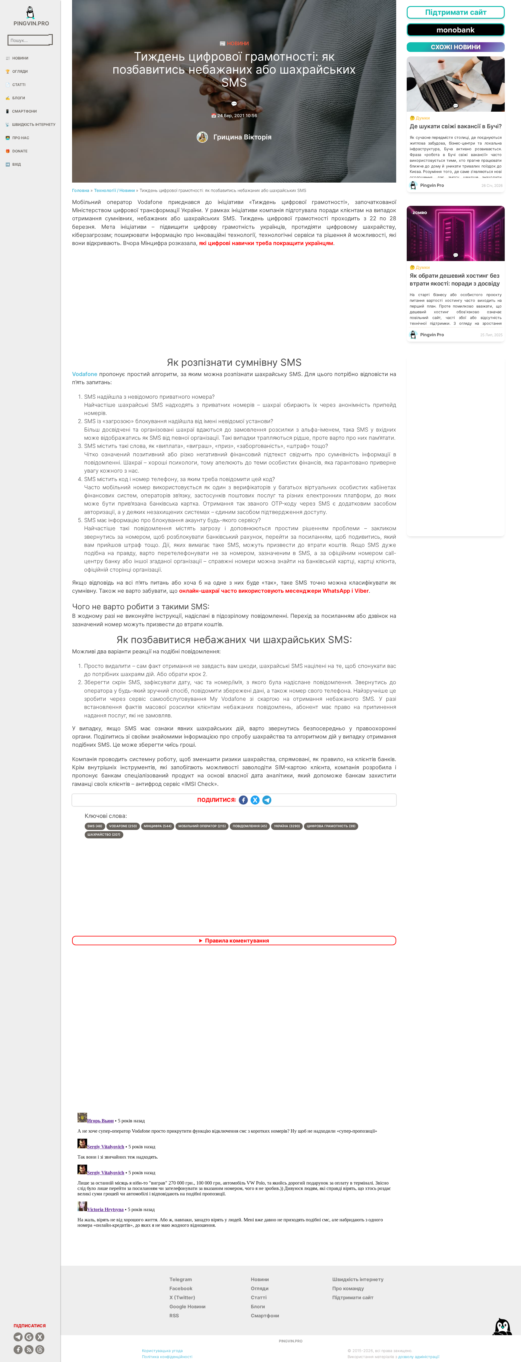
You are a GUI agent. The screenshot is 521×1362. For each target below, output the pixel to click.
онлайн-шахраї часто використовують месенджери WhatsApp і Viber (274, 590)
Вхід (13, 164)
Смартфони (21, 111)
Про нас (17, 138)
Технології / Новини (114, 190)
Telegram (180, 1279)
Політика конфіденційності (167, 1356)
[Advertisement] (234, 308)
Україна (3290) (287, 826)
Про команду (348, 1288)
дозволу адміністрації (418, 1356)
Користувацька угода (162, 1350)
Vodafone (84, 374)
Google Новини (187, 1306)
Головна (80, 190)
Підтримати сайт (353, 1297)
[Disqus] (234, 1029)
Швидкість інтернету (30, 124)
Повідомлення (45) (250, 826)
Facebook (180, 1288)
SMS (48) (94, 826)
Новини (16, 58)
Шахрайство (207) (103, 835)
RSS (174, 1316)
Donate (16, 151)
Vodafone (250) (123, 826)
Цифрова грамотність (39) (331, 826)
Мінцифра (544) (158, 826)
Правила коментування (237, 940)
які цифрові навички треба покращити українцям (266, 243)
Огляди (16, 71)
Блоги (15, 98)
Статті (15, 84)
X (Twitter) (182, 1297)
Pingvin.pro (30, 23)
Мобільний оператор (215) (202, 826)
